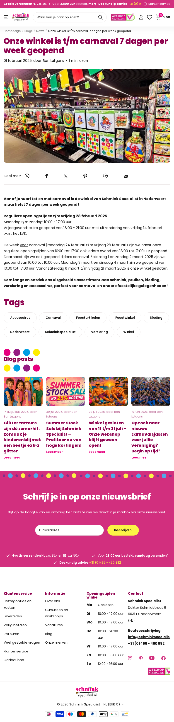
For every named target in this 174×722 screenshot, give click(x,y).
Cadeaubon (14, 660)
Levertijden (13, 616)
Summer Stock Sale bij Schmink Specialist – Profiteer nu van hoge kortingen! (64, 434)
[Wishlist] (149, 17)
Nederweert (20, 332)
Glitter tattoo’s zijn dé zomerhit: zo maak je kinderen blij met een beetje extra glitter (22, 437)
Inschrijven (123, 530)
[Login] (141, 17)
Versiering (99, 332)
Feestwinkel (125, 317)
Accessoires (20, 317)
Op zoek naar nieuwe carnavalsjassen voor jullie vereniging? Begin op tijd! (149, 437)
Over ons (52, 601)
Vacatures (54, 625)
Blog (48, 633)
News (40, 31)
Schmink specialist (60, 332)
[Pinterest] (141, 658)
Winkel (128, 332)
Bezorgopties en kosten (17, 604)
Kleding (156, 317)
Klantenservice (18, 593)
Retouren (11, 633)
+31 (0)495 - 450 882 (105, 562)
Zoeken (100, 17)
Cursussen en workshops (56, 613)
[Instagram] (130, 658)
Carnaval (53, 317)
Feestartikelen (88, 317)
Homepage (12, 31)
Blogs (28, 31)
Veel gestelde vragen (22, 642)
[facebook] (163, 658)
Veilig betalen (15, 625)
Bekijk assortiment (6, 17)
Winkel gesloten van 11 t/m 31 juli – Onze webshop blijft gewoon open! (107, 434)
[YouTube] (152, 658)
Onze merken (56, 642)
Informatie (55, 593)
